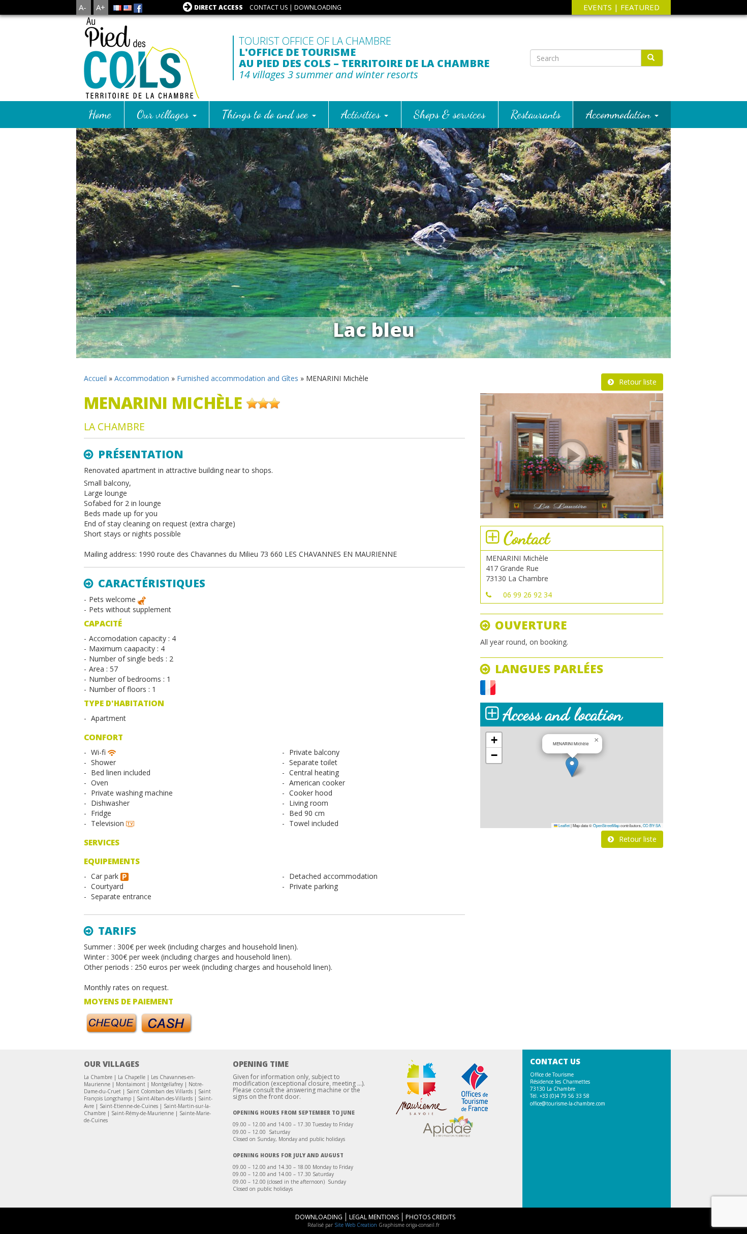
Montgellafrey (167, 1084)
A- (82, 7)
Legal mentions (374, 1217)
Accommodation (619, 114)
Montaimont (130, 1084)
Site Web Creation (355, 1224)
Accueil (95, 378)
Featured (640, 7)
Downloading (317, 7)
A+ (100, 7)
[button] (572, 766)
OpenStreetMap (606, 825)
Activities (362, 114)
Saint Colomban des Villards (160, 1091)
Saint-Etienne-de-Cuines (129, 1106)
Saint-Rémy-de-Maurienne (142, 1113)
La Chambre (98, 1077)
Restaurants (536, 114)
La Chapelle (131, 1077)
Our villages (164, 114)
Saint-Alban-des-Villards (165, 1098)
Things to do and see (266, 114)
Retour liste (638, 382)
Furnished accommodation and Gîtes (237, 378)
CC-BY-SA (652, 825)
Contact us (269, 7)
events (597, 7)
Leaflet (563, 825)
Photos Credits (430, 1217)
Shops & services (449, 114)
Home (99, 114)
